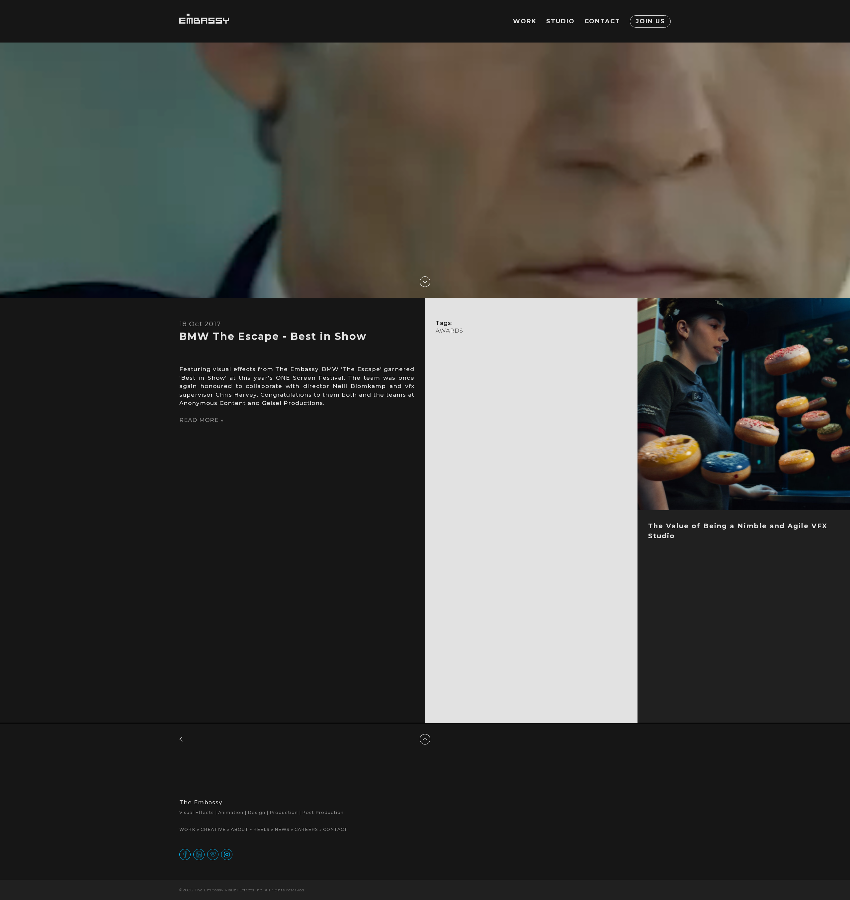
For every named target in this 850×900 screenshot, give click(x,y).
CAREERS (306, 829)
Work (525, 21)
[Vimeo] (212, 854)
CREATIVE (213, 829)
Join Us (650, 21)
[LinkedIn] (199, 854)
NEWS (282, 829)
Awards (449, 330)
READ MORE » (201, 420)
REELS (261, 829)
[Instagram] (226, 854)
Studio (560, 21)
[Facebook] (185, 854)
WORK (187, 829)
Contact (602, 21)
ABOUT (239, 829)
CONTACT (335, 829)
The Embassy (200, 802)
